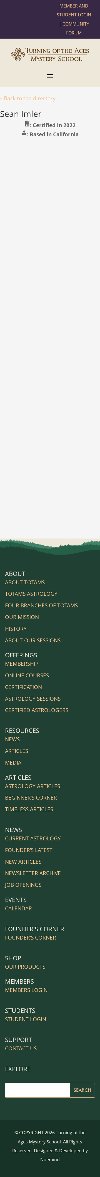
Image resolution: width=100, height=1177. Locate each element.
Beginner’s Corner (31, 797)
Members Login (26, 990)
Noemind (50, 1159)
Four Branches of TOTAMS (41, 605)
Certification (23, 687)
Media (13, 762)
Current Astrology (33, 838)
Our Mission (22, 617)
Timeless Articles (29, 809)
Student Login (25, 1019)
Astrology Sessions (33, 698)
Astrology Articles (32, 786)
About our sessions (33, 640)
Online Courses (27, 675)
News (12, 739)
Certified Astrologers (36, 710)
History (16, 628)
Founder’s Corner (30, 937)
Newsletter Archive (33, 873)
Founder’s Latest (28, 850)
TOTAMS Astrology (31, 593)
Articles (16, 751)
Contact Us (21, 1048)
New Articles (23, 861)
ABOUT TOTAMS (25, 582)
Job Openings (23, 884)
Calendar (18, 908)
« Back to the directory (28, 98)
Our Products (25, 966)
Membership (21, 663)
